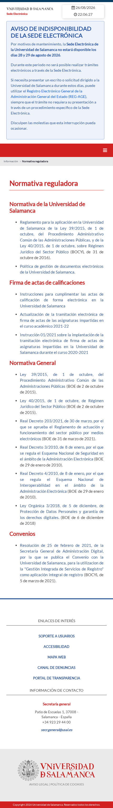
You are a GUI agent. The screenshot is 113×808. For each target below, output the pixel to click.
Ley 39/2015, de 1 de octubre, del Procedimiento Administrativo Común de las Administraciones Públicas (62, 380)
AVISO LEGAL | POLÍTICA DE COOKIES (56, 784)
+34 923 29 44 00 (56, 722)
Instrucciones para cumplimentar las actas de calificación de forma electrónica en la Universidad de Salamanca (62, 300)
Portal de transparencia (56, 678)
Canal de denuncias (56, 667)
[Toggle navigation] (106, 150)
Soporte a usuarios (57, 636)
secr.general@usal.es (56, 730)
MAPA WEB (57, 657)
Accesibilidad (56, 646)
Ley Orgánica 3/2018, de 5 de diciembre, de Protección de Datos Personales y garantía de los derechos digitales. (62, 511)
